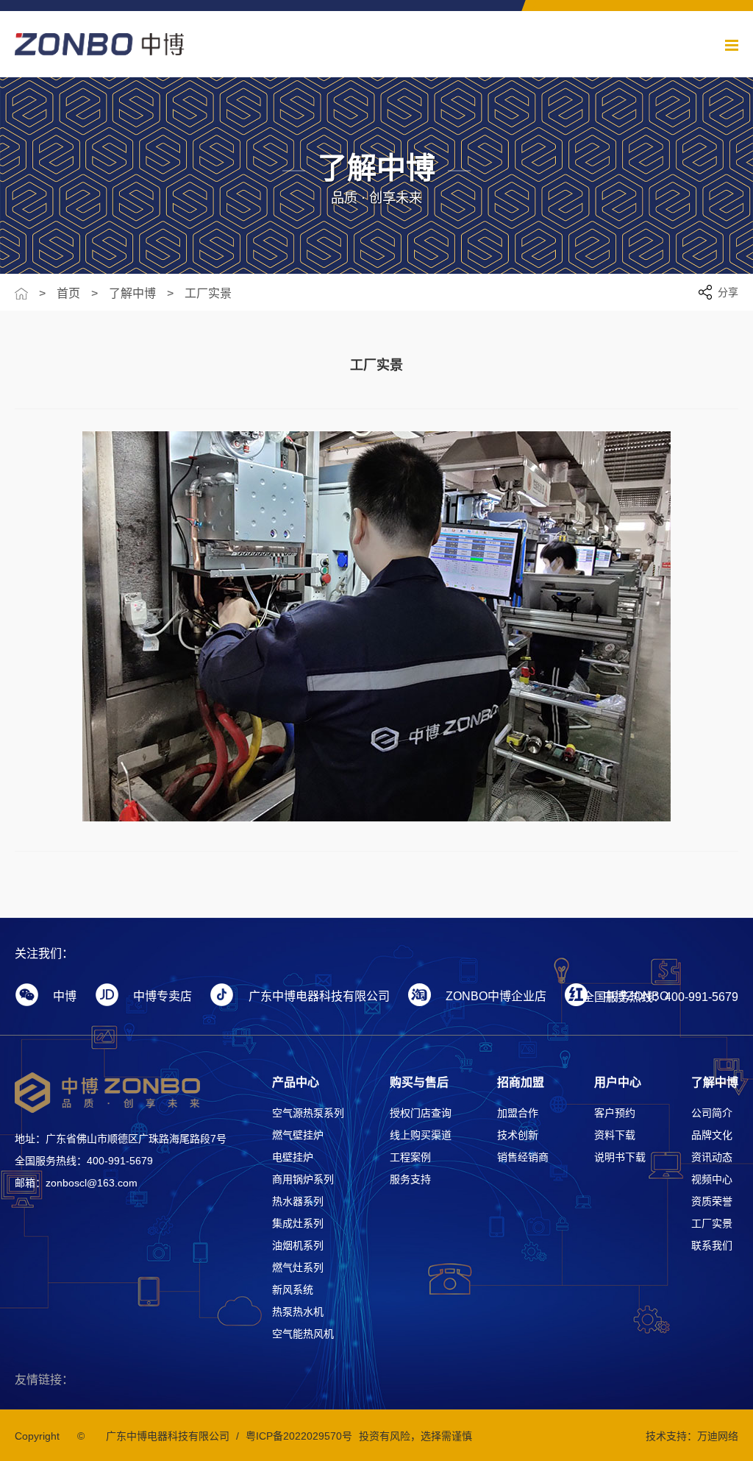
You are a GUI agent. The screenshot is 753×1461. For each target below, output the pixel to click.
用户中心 (617, 1082)
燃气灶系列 (298, 1267)
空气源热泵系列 (308, 1113)
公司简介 (711, 1113)
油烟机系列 (298, 1245)
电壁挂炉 (292, 1157)
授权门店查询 (421, 1113)
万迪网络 (717, 1436)
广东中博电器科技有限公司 (167, 1436)
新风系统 (292, 1289)
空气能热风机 (303, 1334)
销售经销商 (523, 1157)
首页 (68, 294)
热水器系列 (298, 1201)
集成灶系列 (298, 1223)
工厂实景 (208, 294)
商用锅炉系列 (303, 1179)
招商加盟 (520, 1082)
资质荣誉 (711, 1201)
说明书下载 (620, 1157)
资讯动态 (711, 1157)
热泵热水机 (298, 1311)
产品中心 (295, 1082)
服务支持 (410, 1179)
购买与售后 (419, 1082)
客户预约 (614, 1113)
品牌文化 (711, 1135)
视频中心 (711, 1179)
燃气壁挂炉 (298, 1135)
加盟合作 (517, 1113)
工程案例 (410, 1157)
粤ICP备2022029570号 (299, 1436)
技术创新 (517, 1135)
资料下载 (614, 1135)
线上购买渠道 (421, 1135)
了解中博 (132, 294)
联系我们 (711, 1245)
